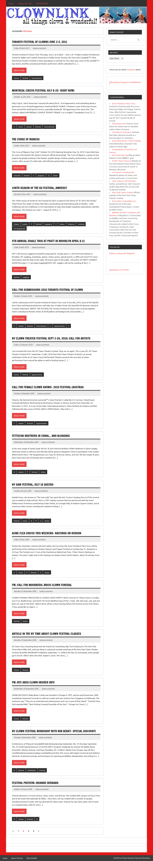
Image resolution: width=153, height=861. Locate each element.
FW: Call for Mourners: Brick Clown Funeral (42, 585)
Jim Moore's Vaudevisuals (123, 172)
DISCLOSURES (42, 3)
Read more (19, 70)
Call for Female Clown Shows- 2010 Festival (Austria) (48, 387)
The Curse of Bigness (26, 139)
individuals (31, 770)
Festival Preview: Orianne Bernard (35, 783)
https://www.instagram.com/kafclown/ (125, 83)
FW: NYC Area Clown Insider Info (33, 682)
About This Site (24, 3)
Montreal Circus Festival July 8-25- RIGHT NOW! (43, 90)
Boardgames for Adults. (119, 269)
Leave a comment (39, 48)
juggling (26, 277)
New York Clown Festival (122, 192)
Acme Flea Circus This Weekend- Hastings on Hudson (46, 533)
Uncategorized (19, 228)
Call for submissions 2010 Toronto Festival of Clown (47, 290)
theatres (71, 224)
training (81, 224)
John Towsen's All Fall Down (124, 181)
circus (20, 127)
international (37, 78)
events (25, 224)
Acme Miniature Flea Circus (123, 103)
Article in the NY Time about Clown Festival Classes (46, 634)
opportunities (59, 326)
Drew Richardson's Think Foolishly (126, 140)
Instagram (131, 69)
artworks (17, 175)
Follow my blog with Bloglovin (122, 253)
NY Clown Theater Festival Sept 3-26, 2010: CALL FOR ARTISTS (51, 338)
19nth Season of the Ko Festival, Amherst (39, 188)
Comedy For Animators (122, 132)
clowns (16, 78)
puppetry (41, 175)
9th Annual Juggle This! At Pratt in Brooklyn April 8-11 (48, 241)
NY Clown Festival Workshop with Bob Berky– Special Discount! (54, 731)
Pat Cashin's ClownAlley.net (124, 201)
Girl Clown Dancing (120, 155)
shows (55, 175)
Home (11, 3)
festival (25, 78)
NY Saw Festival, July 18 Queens (32, 484)
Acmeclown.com (119, 123)
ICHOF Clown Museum (121, 161)
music (25, 521)
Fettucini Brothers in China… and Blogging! (41, 436)
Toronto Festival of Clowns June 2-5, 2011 (39, 42)
